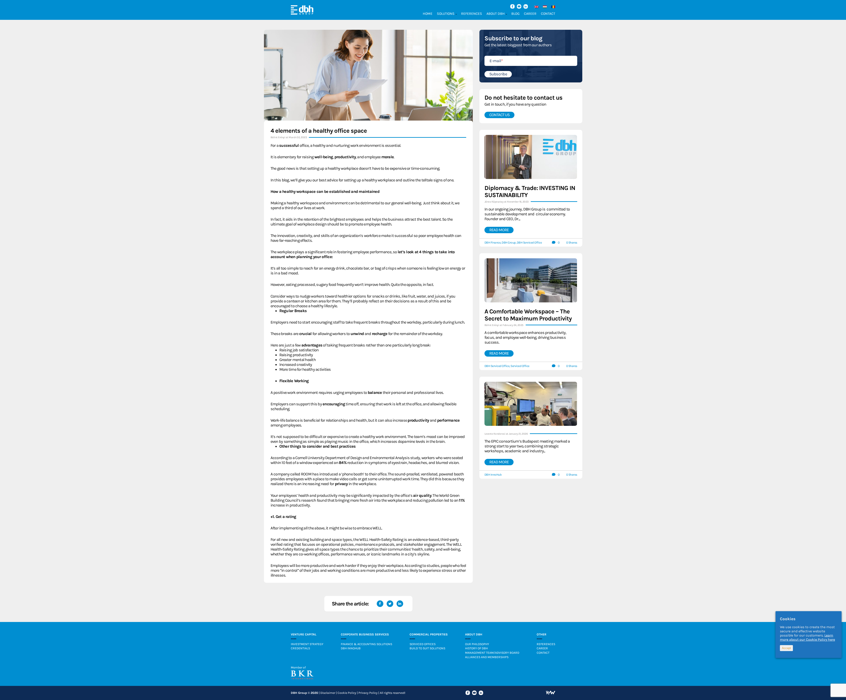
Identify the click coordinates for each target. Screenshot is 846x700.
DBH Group (509, 242)
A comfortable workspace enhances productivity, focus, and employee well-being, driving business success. (525, 337)
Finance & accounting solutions (366, 644)
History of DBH (476, 648)
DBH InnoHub (493, 475)
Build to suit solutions (427, 648)
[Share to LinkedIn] (400, 603)
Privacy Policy (368, 693)
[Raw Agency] (550, 693)
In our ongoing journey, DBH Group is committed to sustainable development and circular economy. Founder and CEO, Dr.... (527, 214)
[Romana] (552, 7)
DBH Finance (492, 242)
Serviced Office (519, 366)
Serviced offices (423, 644)
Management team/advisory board (492, 653)
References (471, 13)
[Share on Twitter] (390, 603)
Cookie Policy (347, 693)
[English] (535, 7)
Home (427, 13)
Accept (786, 648)
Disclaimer (327, 693)
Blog (515, 13)
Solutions (446, 13)
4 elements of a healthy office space (319, 130)
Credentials (300, 648)
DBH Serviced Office (529, 242)
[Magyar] (544, 7)
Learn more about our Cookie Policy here (807, 637)
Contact (548, 13)
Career (530, 13)
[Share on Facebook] (380, 603)
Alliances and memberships (486, 657)
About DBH (495, 13)
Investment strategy (307, 644)
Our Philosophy (477, 644)
